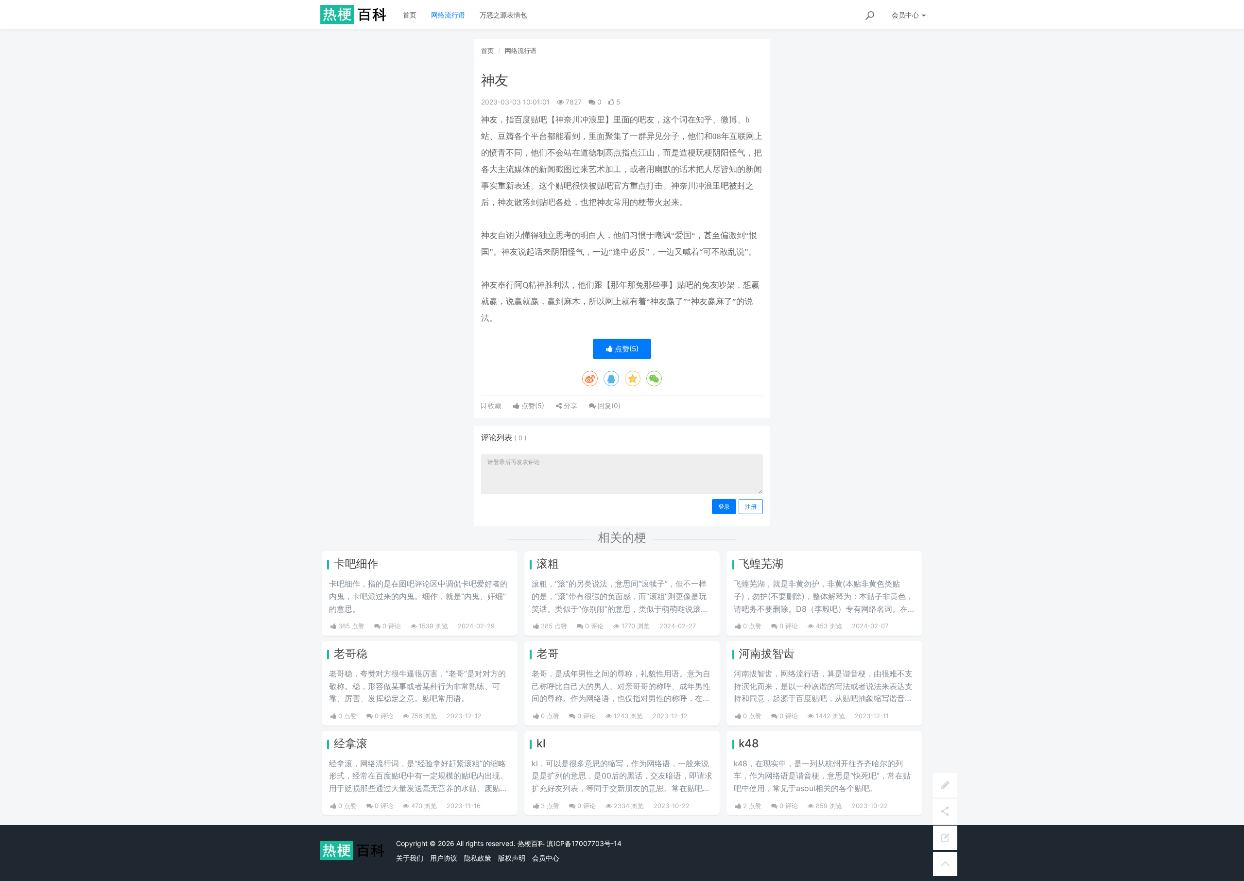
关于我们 (409, 858)
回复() (608, 405)
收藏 (493, 405)
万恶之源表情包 (503, 15)
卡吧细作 (356, 563)
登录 (724, 506)
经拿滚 (350, 743)
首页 (409, 15)
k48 (749, 743)
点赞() (626, 348)
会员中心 (545, 858)
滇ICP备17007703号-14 (584, 843)
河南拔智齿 (767, 653)
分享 (569, 405)
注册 (751, 506)
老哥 (547, 653)
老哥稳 (350, 653)
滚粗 (547, 563)
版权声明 (511, 858)
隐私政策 (477, 858)
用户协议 (443, 858)
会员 (905, 15)
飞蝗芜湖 (761, 563)
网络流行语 (448, 15)
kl (541, 743)
